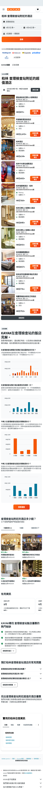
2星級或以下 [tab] (35, 528)
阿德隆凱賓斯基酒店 (23, 119)
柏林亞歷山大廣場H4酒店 (25, 208)
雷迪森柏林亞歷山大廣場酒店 (27, 97)
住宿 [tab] (5, 725)
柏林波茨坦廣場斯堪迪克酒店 (27, 274)
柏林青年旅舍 (10, 740)
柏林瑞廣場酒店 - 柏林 (24, 186)
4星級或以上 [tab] (8, 528)
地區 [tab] (12, 725)
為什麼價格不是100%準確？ (13, 787)
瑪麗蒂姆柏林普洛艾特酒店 (26, 296)
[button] (3, 9)
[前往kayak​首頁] (13, 9)
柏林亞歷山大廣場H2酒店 (25, 230)
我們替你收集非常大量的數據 (14, 783)
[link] (21, 507)
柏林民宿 (9, 737)
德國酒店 (28, 759)
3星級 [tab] (21, 528)
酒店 (13, 759)
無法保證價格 (28, 773)
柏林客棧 (9, 743)
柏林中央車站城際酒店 (24, 164)
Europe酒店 (20, 759)
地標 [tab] (18, 725)
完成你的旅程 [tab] (27, 725)
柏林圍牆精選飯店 (22, 252)
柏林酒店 (19, 142)
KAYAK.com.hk (6, 759)
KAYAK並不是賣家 (9, 779)
